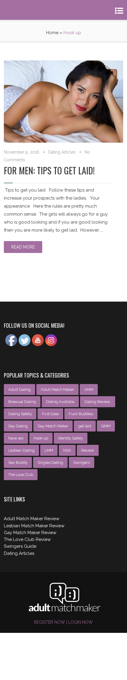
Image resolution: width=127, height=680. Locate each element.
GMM (105, 426)
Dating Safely (20, 414)
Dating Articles (62, 152)
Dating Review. (97, 401)
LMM (49, 450)
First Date (50, 414)
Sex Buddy (17, 462)
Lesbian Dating (21, 450)
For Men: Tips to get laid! (49, 170)
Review (87, 450)
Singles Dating (50, 462)
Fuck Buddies (81, 414)
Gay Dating (18, 426)
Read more (23, 247)
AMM (88, 389)
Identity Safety (70, 438)
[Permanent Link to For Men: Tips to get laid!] (63, 141)
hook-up (41, 438)
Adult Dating (19, 389)
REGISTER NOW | (50, 622)
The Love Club (20, 474)
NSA (67, 450)
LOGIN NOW (80, 622)
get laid (84, 426)
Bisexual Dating (22, 401)
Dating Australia (60, 401)
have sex (16, 438)
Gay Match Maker (53, 426)
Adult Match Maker (57, 389)
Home (52, 32)
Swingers (81, 462)
